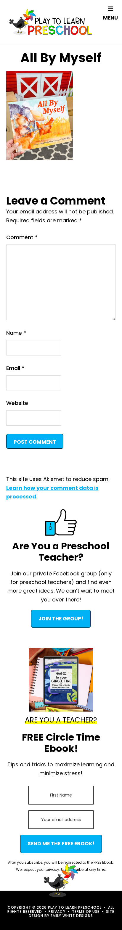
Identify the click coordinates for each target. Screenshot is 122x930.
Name (16, 333)
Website (17, 403)
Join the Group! (60, 618)
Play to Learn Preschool (50, 22)
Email (15, 368)
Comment (22, 237)
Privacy (57, 911)
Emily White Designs (72, 915)
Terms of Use (85, 911)
